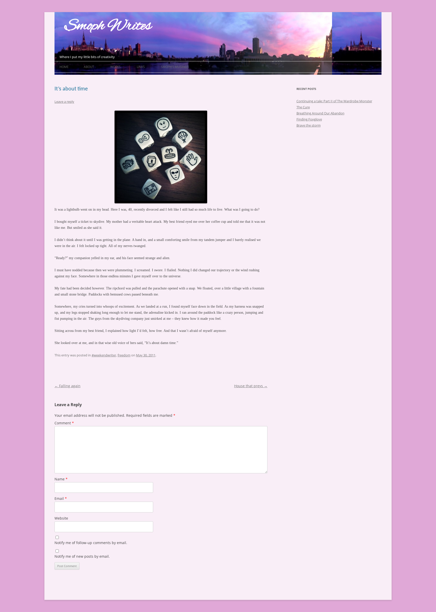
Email (60, 498)
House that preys (250, 385)
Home (64, 67)
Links (141, 67)
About (89, 67)
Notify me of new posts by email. (82, 556)
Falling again (67, 385)
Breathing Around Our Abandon (320, 113)
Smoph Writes (108, 26)
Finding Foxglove (309, 119)
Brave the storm (308, 125)
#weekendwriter (104, 355)
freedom (124, 355)
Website (61, 518)
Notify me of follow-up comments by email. (90, 542)
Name (61, 479)
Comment (64, 423)
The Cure (303, 107)
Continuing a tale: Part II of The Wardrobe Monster (334, 101)
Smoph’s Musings (175, 67)
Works (115, 67)
